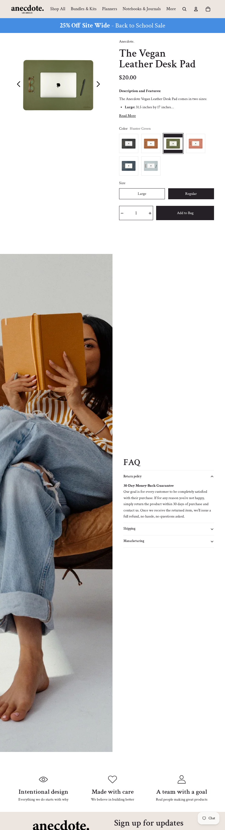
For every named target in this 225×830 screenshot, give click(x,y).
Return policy (132, 476)
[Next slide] (100, 85)
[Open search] (184, 9)
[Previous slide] (17, 85)
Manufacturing (133, 541)
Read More (127, 115)
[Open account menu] (196, 9)
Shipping (129, 529)
